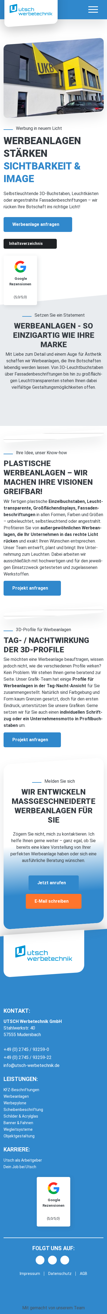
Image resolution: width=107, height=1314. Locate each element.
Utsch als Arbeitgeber (23, 1160)
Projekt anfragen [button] (30, 588)
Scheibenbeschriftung (23, 1109)
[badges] (54, 1201)
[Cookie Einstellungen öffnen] (9, 1303)
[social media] (40, 1260)
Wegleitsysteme (18, 1129)
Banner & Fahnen (18, 1123)
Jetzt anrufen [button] (51, 882)
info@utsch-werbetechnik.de (32, 1065)
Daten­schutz (60, 1273)
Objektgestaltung (19, 1136)
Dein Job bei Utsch (20, 1167)
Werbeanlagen (16, 1096)
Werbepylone (15, 1103)
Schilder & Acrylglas (21, 1116)
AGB (83, 1273)
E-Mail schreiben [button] (52, 901)
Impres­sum (30, 1273)
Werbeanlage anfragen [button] (35, 224)
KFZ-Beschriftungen (21, 1090)
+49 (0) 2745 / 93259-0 (26, 1049)
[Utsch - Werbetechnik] (31, 10)
